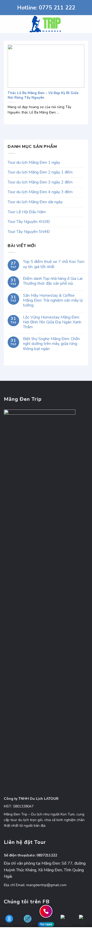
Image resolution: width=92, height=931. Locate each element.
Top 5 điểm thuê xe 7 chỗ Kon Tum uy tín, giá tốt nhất (53, 264)
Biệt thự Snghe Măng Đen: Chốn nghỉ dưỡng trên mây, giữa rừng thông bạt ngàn (51, 343)
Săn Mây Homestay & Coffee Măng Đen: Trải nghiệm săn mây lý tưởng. (53, 300)
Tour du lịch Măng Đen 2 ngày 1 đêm (40, 172)
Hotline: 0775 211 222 (46, 7)
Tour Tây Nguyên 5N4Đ (29, 231)
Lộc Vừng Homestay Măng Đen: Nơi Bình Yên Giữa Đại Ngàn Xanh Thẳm (52, 322)
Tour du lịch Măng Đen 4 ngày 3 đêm (40, 192)
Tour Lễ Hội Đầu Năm (27, 212)
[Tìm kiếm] (86, 24)
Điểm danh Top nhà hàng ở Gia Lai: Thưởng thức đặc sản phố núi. (53, 281)
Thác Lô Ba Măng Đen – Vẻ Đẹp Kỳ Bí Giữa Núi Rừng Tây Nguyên (43, 95)
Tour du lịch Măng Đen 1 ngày (34, 162)
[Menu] (7, 24)
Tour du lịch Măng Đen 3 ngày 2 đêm (40, 182)
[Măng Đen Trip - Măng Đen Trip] (46, 24)
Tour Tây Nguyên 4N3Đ (29, 221)
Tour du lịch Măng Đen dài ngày (35, 202)
